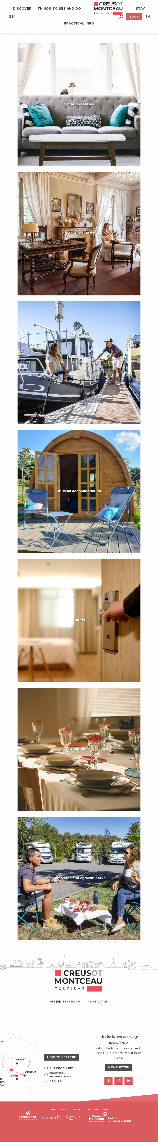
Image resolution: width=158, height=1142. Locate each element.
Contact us (98, 1001)
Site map (75, 1109)
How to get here (61, 1057)
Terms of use (58, 1109)
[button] (121, 16)
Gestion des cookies (96, 1109)
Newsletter (118, 1067)
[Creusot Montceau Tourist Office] (108, 8)
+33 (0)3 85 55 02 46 (65, 1001)
